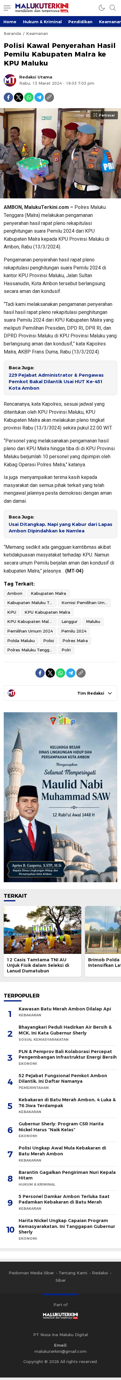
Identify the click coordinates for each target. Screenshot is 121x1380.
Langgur (69, 621)
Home (9, 21)
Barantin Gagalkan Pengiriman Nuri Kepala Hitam (67, 1175)
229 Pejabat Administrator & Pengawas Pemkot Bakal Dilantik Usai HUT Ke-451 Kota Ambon (56, 381)
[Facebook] (8, 97)
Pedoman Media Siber (31, 1272)
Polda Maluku (21, 640)
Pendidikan (80, 21)
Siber (61, 1280)
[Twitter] (18, 97)
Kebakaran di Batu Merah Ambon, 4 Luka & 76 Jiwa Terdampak (67, 1102)
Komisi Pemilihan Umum (86, 602)
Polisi (48, 640)
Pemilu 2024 (73, 631)
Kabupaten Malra (48, 593)
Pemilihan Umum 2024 (30, 631)
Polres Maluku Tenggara (31, 649)
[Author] (10, 80)
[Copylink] (49, 97)
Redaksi (100, 1272)
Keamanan (37, 33)
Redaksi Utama (35, 76)
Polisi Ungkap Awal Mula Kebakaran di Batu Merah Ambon (62, 1150)
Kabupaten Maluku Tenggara (31, 602)
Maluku (93, 621)
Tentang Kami (73, 1272)
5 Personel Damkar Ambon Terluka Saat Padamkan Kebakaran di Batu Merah (64, 1199)
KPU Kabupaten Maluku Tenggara (31, 621)
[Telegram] (39, 97)
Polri (66, 649)
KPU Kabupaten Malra (47, 612)
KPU (11, 612)
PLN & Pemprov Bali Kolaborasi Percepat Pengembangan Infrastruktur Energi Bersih (68, 1054)
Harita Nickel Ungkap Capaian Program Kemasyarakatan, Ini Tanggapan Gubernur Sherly (67, 1226)
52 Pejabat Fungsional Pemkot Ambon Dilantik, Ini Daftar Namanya (63, 1078)
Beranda (12, 33)
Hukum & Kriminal (42, 21)
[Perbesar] (60, 195)
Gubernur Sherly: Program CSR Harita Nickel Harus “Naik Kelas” (61, 1126)
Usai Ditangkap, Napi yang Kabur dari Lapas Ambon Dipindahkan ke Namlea (60, 528)
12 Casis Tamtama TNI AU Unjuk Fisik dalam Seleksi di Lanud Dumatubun (38, 965)
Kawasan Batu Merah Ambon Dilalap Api (65, 1008)
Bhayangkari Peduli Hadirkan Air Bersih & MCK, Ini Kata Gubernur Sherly (65, 1030)
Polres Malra (75, 640)
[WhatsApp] (29, 97)
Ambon (14, 593)
